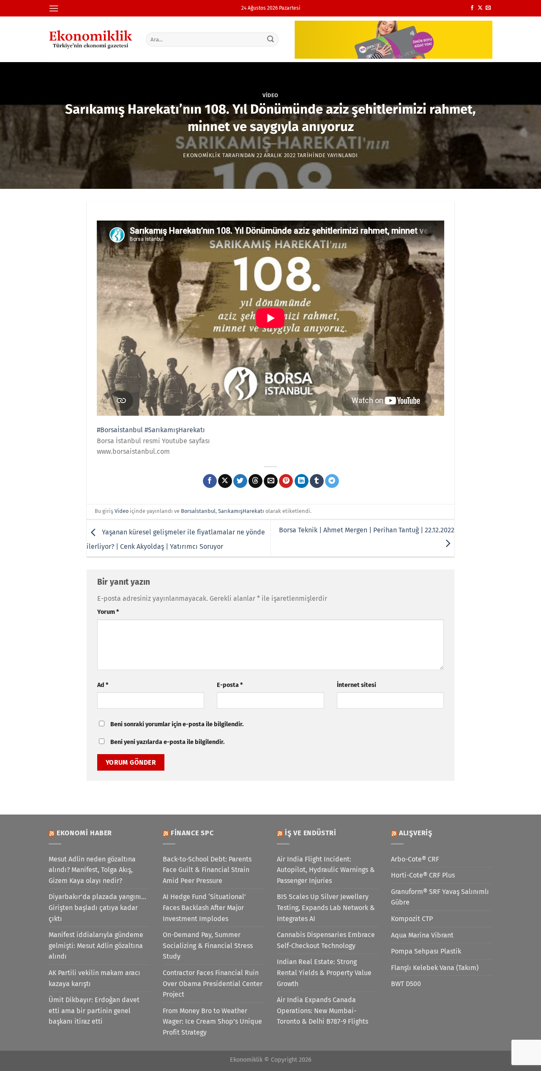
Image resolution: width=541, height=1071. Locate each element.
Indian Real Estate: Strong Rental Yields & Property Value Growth (324, 972)
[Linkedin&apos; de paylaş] (302, 481)
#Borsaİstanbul (120, 430)
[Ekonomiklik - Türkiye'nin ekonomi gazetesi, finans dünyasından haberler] (91, 39)
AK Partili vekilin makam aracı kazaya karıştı (94, 978)
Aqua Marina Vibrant (422, 935)
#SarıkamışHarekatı (175, 430)
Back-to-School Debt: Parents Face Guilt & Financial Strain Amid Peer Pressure (207, 870)
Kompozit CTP (412, 919)
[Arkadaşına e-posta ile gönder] (271, 481)
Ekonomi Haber (84, 833)
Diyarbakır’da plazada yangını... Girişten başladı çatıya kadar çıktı (97, 907)
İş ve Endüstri (310, 833)
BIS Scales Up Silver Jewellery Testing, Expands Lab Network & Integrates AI (326, 907)
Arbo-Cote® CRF (415, 859)
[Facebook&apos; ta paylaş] (210, 481)
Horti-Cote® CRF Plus (423, 875)
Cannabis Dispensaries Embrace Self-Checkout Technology (326, 940)
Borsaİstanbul (198, 511)
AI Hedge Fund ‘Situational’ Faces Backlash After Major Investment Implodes (204, 907)
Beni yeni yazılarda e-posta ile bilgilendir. (167, 742)
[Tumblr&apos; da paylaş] (317, 481)
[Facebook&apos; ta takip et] (472, 8)
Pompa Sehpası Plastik (426, 951)
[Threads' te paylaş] (255, 481)
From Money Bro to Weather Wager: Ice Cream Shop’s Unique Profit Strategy (212, 1021)
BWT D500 (406, 984)
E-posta (230, 685)
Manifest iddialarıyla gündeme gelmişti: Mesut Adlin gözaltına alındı (96, 945)
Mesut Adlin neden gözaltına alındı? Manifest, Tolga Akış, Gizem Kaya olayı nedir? (92, 870)
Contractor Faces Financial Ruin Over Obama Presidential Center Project (212, 983)
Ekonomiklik (202, 155)
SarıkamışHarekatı (241, 511)
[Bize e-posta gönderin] (488, 8)
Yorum (108, 612)
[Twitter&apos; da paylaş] (240, 481)
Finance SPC (192, 833)
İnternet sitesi (356, 685)
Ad (102, 685)
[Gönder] (271, 39)
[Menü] (54, 8)
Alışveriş (415, 833)
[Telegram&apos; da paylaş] (332, 481)
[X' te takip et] (480, 8)
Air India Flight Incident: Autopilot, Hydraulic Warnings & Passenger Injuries (326, 870)
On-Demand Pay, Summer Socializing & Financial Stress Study (208, 945)
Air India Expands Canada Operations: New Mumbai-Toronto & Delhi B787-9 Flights (322, 1010)
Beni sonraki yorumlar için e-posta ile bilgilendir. (176, 724)
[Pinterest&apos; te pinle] (286, 481)
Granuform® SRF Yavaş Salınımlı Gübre (440, 897)
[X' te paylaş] (225, 481)
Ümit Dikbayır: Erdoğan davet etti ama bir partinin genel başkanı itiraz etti (94, 1010)
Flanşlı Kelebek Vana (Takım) (434, 968)
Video (270, 95)
